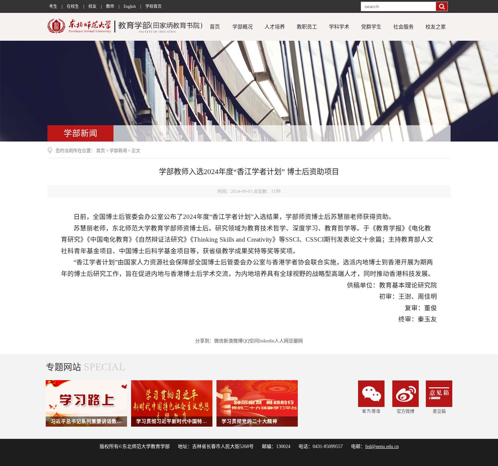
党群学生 (371, 27)
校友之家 (436, 27)
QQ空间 (251, 340)
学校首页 (153, 6)
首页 (215, 27)
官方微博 (405, 411)
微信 (219, 340)
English (130, 6)
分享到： (204, 340)
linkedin (266, 340)
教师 (110, 6)
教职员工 (307, 27)
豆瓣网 (296, 340)
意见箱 (439, 411)
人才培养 (275, 27)
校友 (92, 6)
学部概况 (242, 27)
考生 (53, 6)
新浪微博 (233, 340)
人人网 (281, 340)
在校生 (73, 6)
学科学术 (339, 27)
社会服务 (403, 27)
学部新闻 (118, 150)
